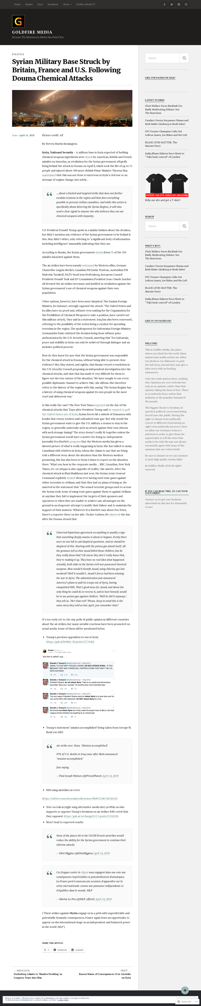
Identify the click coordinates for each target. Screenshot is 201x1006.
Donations (53, 4)
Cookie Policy (63, 1000)
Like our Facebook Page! (160, 77)
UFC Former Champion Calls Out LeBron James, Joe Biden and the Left (166, 133)
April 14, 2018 (26, 135)
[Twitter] (171, 4)
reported (99, 405)
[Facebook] (164, 4)
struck (89, 157)
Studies (29, 4)
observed (114, 514)
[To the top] (185, 990)
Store (40, 4)
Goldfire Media (32, 32)
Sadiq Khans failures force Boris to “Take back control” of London (164, 155)
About (66, 4)
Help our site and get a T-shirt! (162, 200)
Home (17, 4)
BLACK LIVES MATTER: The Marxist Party (161, 144)
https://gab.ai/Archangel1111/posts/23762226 (91, 816)
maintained (49, 175)
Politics (18, 54)
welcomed (88, 265)
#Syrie (84, 872)
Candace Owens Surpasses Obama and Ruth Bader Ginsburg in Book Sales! (166, 122)
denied (71, 478)
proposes (75, 441)
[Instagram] (179, 4)
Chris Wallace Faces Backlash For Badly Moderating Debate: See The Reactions (163, 109)
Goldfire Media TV (85, 4)
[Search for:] (167, 58)
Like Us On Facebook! (158, 321)
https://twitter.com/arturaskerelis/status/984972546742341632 (79, 798)
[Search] (186, 4)
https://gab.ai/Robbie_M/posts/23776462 (70, 641)
